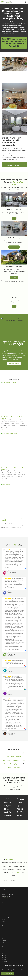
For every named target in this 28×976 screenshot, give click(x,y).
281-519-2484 (5, 898)
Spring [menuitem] (13, 872)
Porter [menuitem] (24, 869)
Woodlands (17, 767)
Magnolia (18, 756)
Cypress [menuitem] (10, 866)
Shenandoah (7, 764)
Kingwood (21, 753)
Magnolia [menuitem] (4, 869)
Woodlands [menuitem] (14, 875)
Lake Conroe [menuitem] (22, 866)
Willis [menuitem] (23, 872)
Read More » (3, 429)
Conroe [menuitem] (4, 866)
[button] (25, 2)
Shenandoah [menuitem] (6, 872)
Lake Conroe (10, 756)
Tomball (22, 764)
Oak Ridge (16, 760)
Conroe (6, 753)
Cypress (13, 753)
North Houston (7, 760)
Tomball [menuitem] (17, 872)
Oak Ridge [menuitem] (19, 869)
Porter (23, 760)
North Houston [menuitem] (11, 869)
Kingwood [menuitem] (16, 866)
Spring (15, 764)
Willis (9, 767)
